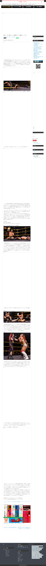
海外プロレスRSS (7, 552)
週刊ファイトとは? (19, 561)
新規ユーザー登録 (36, 142)
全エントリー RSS (5, 549)
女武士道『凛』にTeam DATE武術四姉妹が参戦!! (10, 527)
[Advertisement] (23, 10)
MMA (26, 4)
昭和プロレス (33, 558)
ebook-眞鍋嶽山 (35, 55)
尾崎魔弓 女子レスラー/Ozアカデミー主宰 (38, 56)
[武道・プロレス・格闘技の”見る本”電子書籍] (23, 2)
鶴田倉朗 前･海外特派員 (36, 53)
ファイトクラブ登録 (7, 6)
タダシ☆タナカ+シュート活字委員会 (38, 46)
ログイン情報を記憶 (35, 138)
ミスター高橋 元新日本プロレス (37, 47)
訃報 (38, 558)
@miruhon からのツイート (36, 151)
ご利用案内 (19, 553)
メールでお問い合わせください (37, 157)
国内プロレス (18, 4)
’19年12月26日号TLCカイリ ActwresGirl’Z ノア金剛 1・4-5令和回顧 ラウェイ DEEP (14, 523)
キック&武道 (29, 4)
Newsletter (19, 552)
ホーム (3, 4)
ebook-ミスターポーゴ (36, 42)
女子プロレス (33, 4)
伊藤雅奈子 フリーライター (37, 54)
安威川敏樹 (33, 557)
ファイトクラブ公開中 (8, 4)
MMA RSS (6, 553)
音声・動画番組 (39, 6)
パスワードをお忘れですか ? (37, 143)
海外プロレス (22, 4)
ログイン (34, 132)
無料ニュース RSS (7, 550)
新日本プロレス (40, 557)
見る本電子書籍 (14, 4)
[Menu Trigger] (1, 1)
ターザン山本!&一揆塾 (36, 45)
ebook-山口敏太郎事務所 (36, 57)
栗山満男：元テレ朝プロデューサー (38, 49)
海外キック (36, 558)
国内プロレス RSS (7, 551)
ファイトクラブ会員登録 (20, 554)
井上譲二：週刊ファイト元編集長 (37, 48)
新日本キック (36, 557)
